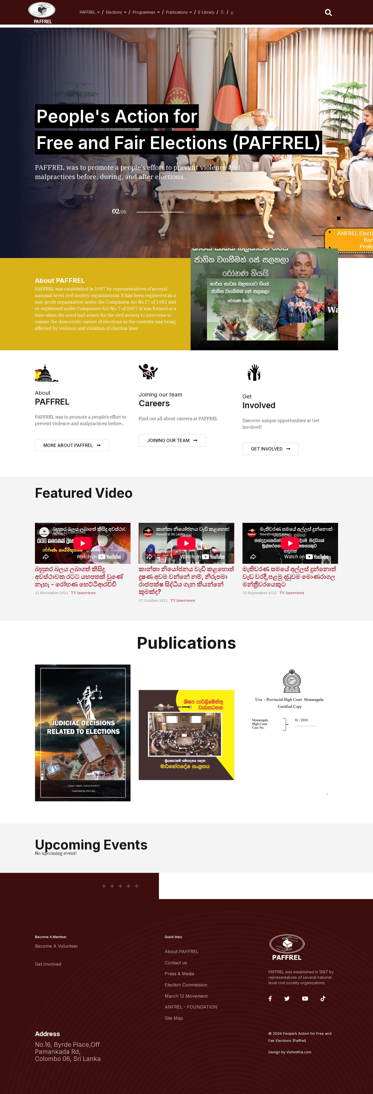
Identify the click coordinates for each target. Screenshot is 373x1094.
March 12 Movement (186, 996)
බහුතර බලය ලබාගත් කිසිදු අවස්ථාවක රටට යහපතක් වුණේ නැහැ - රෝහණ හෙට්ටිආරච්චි (79, 576)
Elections (114, 12)
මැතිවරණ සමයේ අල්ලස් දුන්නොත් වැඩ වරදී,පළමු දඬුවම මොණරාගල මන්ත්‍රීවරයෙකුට (289, 576)
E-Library (206, 12)
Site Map (174, 1018)
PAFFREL (87, 12)
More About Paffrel (68, 445)
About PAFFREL (182, 951)
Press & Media (179, 973)
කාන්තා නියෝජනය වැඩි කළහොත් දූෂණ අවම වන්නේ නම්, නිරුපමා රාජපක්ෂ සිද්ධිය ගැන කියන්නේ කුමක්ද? (186, 580)
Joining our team (169, 440)
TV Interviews (83, 593)
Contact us (176, 962)
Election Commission (186, 985)
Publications (177, 12)
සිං (222, 12)
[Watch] (265, 309)
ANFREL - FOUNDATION (191, 1007)
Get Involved (267, 449)
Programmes (144, 12)
